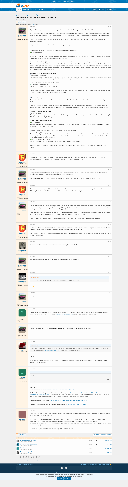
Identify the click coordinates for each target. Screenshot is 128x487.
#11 (110, 308)
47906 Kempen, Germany (22, 39)
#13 (110, 341)
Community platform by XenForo (64, 472)
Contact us (84, 464)
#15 (110, 410)
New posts (18, 11)
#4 (110, 185)
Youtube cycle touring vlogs (28, 440)
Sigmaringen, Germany (23, 166)
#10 (110, 292)
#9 (110, 272)
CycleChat (31, 464)
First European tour (25, 448)
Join (55, 1)
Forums (19, 9)
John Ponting (22, 250)
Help (108, 464)
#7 (110, 241)
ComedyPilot (22, 281)
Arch (22, 350)
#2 (110, 153)
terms (33, 24)
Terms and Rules (93, 464)
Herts (26, 253)
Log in (19, 464)
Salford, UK (25, 353)
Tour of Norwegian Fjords (27, 452)
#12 (110, 325)
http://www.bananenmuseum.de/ (76, 404)
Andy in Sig (22, 162)
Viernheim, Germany (23, 321)
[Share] (108, 26)
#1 (110, 26)
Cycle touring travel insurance (28, 444)
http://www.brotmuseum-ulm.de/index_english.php (59, 389)
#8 (110, 256)
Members (41, 9)
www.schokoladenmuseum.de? (64, 314)
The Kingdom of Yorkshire (22, 285)
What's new (26, 9)
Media (34, 9)
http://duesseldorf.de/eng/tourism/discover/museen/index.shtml (69, 400)
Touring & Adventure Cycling (26, 441)
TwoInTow (22, 419)
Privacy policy (101, 464)
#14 (110, 368)
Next (23, 22)
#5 (110, 201)
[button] (30, 9)
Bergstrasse (22, 318)
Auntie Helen (20, 19)
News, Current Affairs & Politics (67, 1)
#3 (110, 169)
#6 (110, 224)
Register (25, 464)
